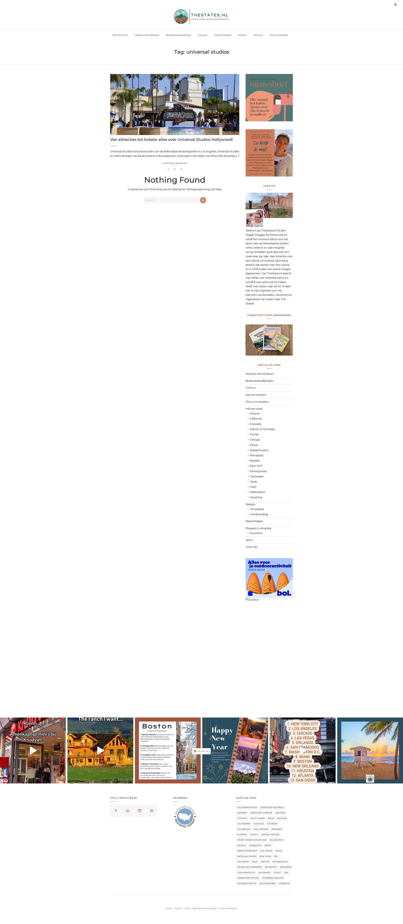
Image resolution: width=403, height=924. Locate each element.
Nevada (255, 460)
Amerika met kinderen (260, 373)
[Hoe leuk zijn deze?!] (33, 750)
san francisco (246, 872)
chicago (259, 823)
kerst (268, 845)
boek (271, 818)
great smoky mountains (252, 840)
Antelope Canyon (261, 813)
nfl (276, 856)
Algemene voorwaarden (204, 908)
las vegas (266, 851)
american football (272, 807)
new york (265, 856)
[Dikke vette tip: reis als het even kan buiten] (370, 750)
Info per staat (254, 408)
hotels (241, 845)
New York (256, 465)
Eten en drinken (256, 394)
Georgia (255, 439)
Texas (253, 481)
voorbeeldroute (273, 878)
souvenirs (264, 872)
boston (282, 818)
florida (242, 834)
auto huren (257, 818)
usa (286, 872)
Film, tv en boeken (257, 401)
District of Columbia (262, 429)
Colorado (255, 424)
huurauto (255, 845)
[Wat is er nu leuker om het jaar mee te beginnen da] (235, 750)
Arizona (254, 413)
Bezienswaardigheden (260, 380)
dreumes (277, 829)
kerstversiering (247, 851)
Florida (254, 434)
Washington (257, 492)
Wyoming (256, 497)
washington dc (246, 883)
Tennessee (257, 476)
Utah (253, 486)
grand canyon (270, 834)
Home (168, 908)
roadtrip (271, 867)
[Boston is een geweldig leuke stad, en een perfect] (168, 750)
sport (277, 872)
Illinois (254, 445)
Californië (256, 418)
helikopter (276, 840)
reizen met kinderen (249, 867)
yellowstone (267, 883)
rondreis (286, 867)
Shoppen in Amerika (258, 528)
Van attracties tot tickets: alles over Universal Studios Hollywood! (171, 139)
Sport (249, 540)
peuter (265, 861)
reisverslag (280, 861)
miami (278, 851)
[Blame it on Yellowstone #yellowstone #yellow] (100, 750)
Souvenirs (256, 533)
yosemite (284, 883)
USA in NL (252, 546)
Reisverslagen (254, 521)
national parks (246, 856)
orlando (243, 861)
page (255, 861)
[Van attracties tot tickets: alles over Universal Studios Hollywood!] (174, 104)
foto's (254, 834)
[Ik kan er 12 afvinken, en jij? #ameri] (302, 750)
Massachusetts (259, 450)
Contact (178, 908)
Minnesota (256, 455)
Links (187, 908)
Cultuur (251, 387)
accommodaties (247, 807)
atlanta (242, 818)
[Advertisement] (269, 657)
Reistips (250, 504)
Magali (114, 145)
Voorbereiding (259, 514)
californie (243, 823)
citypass (272, 823)
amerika (242, 813)
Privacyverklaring (228, 908)
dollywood (261, 829)
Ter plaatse (257, 509)
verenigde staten (248, 878)
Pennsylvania (258, 471)
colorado (244, 829)
